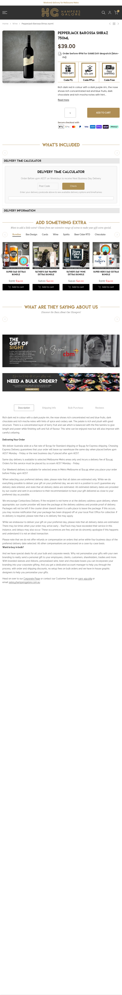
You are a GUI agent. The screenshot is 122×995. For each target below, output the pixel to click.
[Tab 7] (100, 235)
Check (73, 186)
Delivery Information (19, 210)
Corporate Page (32, 578)
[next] (117, 256)
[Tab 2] (31, 235)
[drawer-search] (103, 12)
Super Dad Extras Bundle (16, 273)
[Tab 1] (16, 235)
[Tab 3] (45, 235)
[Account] (110, 12)
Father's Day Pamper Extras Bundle (46, 273)
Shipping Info (49, 408)
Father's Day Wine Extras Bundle (76, 273)
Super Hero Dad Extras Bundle (106, 273)
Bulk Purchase (75, 408)
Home (5, 23)
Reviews (99, 408)
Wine (15, 23)
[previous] (4, 256)
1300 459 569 (85, 578)
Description (24, 408)
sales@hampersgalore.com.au (24, 582)
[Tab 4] (55, 235)
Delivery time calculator (22, 161)
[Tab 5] (66, 235)
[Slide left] (4, 152)
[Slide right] (117, 152)
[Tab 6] (82, 235)
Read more (63, 100)
